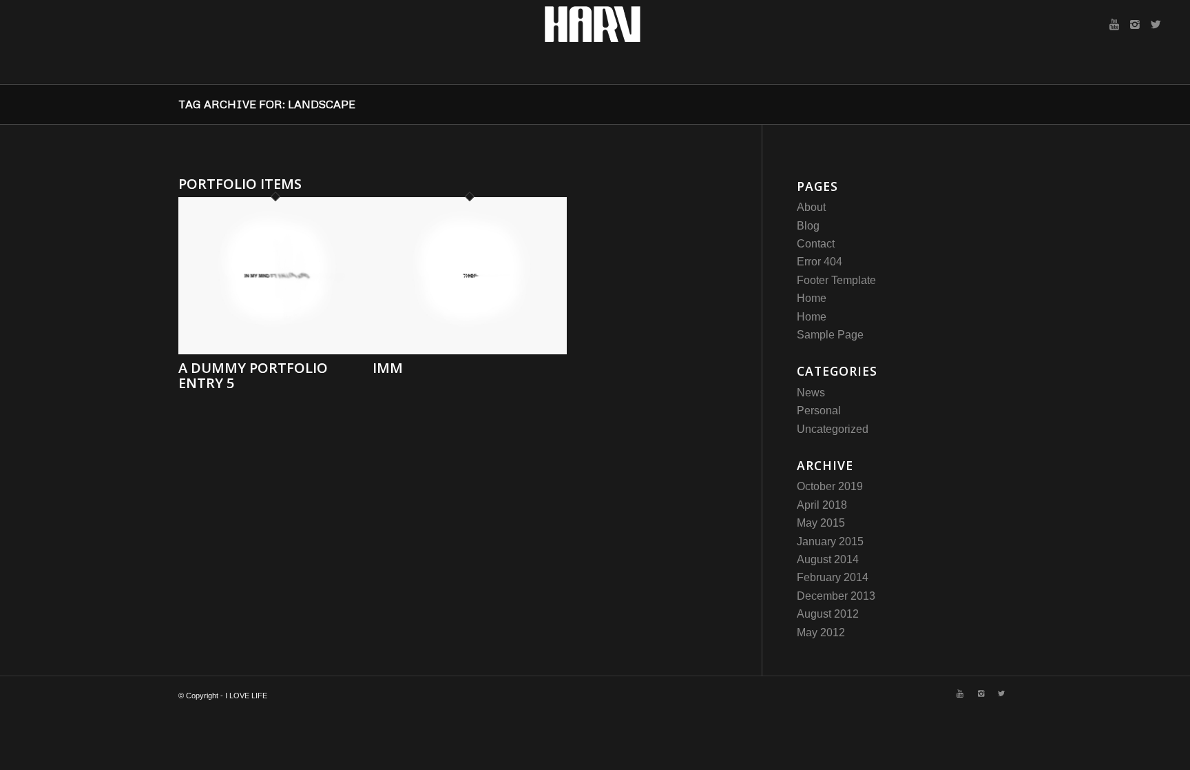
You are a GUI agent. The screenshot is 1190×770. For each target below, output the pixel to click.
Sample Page (830, 335)
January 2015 (830, 541)
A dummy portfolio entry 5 (253, 375)
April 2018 (822, 505)
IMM (388, 367)
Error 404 (819, 261)
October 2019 (830, 486)
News (811, 392)
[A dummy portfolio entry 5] (275, 350)
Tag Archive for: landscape (266, 104)
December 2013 (836, 596)
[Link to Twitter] (1155, 24)
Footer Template (836, 280)
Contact (816, 244)
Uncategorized (832, 429)
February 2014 (832, 577)
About (811, 207)
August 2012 (828, 614)
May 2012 (821, 632)
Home (811, 298)
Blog (808, 226)
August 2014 (828, 559)
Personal (819, 410)
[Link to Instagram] (1135, 24)
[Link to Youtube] (1114, 24)
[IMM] (470, 350)
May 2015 (821, 523)
